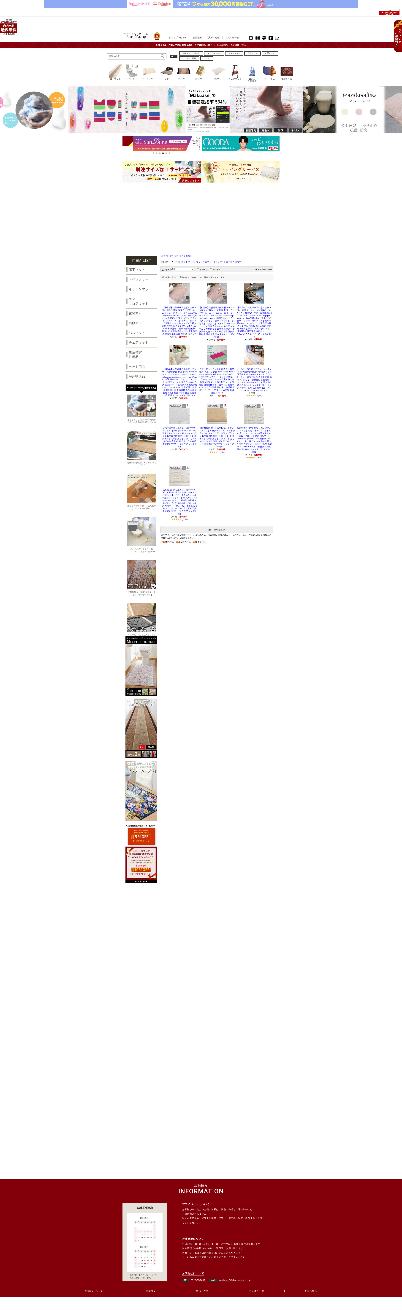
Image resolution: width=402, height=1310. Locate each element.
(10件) (259, 458)
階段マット (240, 262)
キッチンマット (195, 262)
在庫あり (204, 270)
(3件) (222, 452)
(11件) (184, 519)
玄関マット (182, 262)
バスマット (178, 256)
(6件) (259, 396)
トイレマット (220, 262)
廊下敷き (230, 262)
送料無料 (216, 270)
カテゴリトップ (166, 256)
